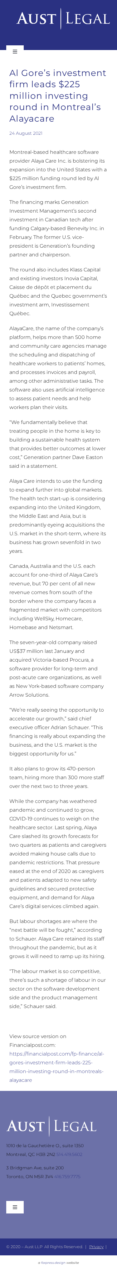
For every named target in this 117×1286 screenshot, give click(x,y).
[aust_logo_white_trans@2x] (63, 10)
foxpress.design (53, 1263)
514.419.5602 (69, 1154)
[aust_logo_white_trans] (51, 1118)
